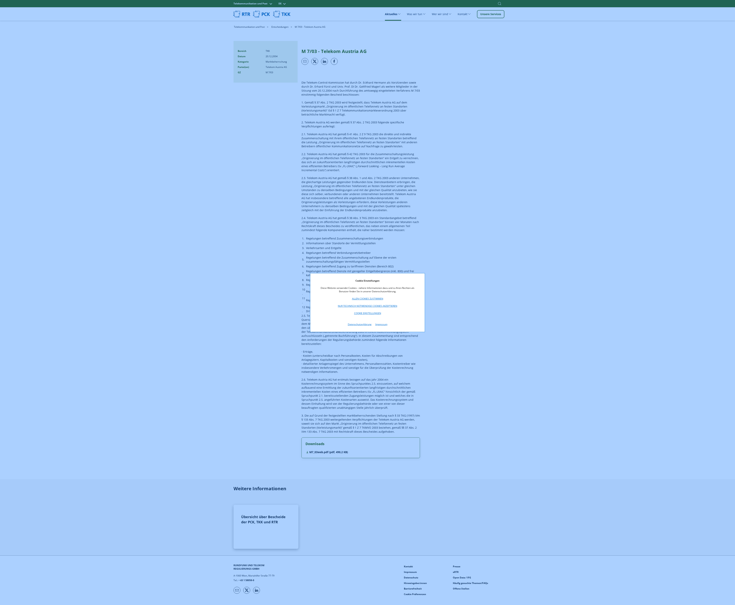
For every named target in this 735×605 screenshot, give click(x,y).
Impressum (381, 324)
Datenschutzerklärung (360, 324)
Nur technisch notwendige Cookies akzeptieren (367, 306)
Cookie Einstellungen (367, 313)
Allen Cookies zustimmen (367, 298)
